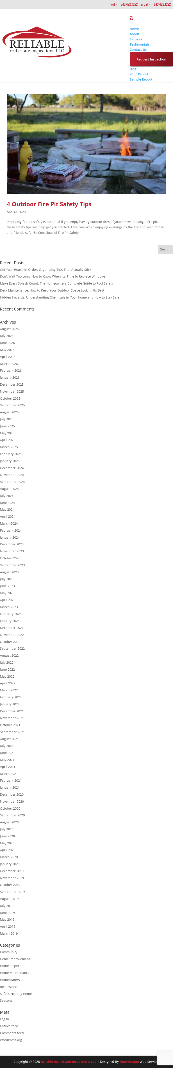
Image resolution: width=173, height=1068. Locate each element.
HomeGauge (129, 1061)
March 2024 (9, 523)
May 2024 (7, 509)
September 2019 (12, 892)
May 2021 (7, 760)
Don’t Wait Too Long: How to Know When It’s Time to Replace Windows (52, 276)
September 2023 (12, 565)
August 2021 (9, 739)
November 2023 (12, 551)
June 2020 (7, 836)
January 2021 (10, 787)
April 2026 (7, 356)
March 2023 (9, 607)
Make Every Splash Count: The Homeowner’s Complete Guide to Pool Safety (56, 283)
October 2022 (10, 641)
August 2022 (9, 655)
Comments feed (12, 1033)
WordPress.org (11, 1040)
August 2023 (9, 572)
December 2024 (12, 468)
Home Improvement (15, 959)
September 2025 (12, 405)
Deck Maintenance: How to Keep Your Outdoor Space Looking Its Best (52, 290)
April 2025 (7, 440)
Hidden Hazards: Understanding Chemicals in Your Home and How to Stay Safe (59, 297)
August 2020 (9, 822)
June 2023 (7, 586)
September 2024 (12, 482)
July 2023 (7, 579)
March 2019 (9, 933)
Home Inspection (12, 966)
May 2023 (7, 593)
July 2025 (7, 419)
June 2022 (7, 669)
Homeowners (10, 980)
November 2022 (12, 634)
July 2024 (7, 495)
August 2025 (9, 412)
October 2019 (10, 885)
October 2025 (10, 398)
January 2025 (10, 461)
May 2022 (7, 676)
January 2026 (10, 377)
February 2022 (11, 697)
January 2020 (10, 864)
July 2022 (7, 662)
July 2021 (7, 746)
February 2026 (11, 370)
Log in (4, 1019)
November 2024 (12, 475)
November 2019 (12, 878)
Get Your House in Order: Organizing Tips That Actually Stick (45, 269)
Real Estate (8, 987)
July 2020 (7, 829)
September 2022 (12, 648)
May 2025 (7, 433)
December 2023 (12, 544)
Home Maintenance (15, 973)
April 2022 (7, 683)
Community (8, 952)
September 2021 (12, 732)
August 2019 (9, 899)
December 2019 (12, 871)
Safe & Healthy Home (16, 994)
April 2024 (7, 516)
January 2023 (10, 621)
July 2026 (7, 336)
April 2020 (7, 850)
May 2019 (7, 919)
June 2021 (7, 753)
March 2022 (9, 690)
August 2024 (9, 489)
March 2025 (9, 447)
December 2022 (12, 628)
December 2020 (12, 794)
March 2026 (9, 363)
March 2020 (9, 857)
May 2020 (7, 843)
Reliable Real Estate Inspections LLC (68, 1061)
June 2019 (7, 912)
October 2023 (10, 558)
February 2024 (11, 530)
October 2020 (10, 808)
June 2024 (7, 502)
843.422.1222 (129, 4)
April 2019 (7, 926)
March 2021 (9, 773)
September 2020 (12, 815)
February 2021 (11, 780)
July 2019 (7, 906)
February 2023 (11, 614)
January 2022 (10, 704)
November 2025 (12, 391)
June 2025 (7, 426)
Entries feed (9, 1026)
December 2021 (12, 711)
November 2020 (12, 801)
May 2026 (7, 350)
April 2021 (7, 767)
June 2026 (7, 343)
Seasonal (7, 1000)
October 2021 (10, 725)
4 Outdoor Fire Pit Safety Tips (49, 204)
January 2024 (10, 537)
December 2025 (12, 384)
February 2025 (11, 454)
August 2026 (9, 329)
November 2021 (12, 718)
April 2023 (7, 600)
